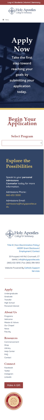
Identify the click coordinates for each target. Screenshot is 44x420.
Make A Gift (13, 385)
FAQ (6, 354)
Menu (7, 20)
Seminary (36, 2)
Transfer (8, 300)
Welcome (8, 319)
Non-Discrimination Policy (27, 245)
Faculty (7, 331)
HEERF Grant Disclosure (28, 248)
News (6, 328)
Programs (8, 316)
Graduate (8, 296)
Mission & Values (11, 322)
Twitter (7, 371)
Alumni (27, 2)
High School (9, 303)
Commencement (11, 342)
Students (19, 2)
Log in (10, 2)
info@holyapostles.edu (29, 259)
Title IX (10, 245)
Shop (6, 345)
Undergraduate (11, 293)
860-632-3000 (13, 195)
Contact (36, 251)
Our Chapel (9, 325)
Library (7, 348)
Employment (25, 251)
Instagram (8, 374)
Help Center (9, 351)
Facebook (8, 367)
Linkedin (7, 377)
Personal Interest (11, 306)
